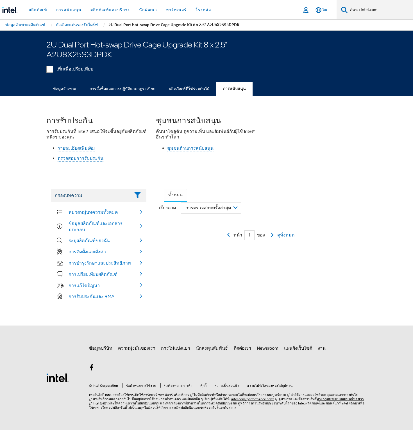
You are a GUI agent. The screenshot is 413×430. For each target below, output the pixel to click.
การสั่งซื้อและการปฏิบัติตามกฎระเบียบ (122, 88)
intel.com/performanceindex (252, 399)
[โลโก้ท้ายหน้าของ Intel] (57, 377)
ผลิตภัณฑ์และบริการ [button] (110, 9)
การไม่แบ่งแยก (175, 348)
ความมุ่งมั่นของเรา (136, 348)
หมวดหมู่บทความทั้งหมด (93, 212)
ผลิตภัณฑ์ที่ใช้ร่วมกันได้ (189, 88)
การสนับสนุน (234, 88)
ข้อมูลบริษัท (100, 348)
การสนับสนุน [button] (68, 9)
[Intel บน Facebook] (91, 368)
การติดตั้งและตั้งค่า (87, 251)
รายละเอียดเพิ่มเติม (76, 148)
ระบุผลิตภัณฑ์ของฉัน (89, 240)
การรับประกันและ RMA (92, 296)
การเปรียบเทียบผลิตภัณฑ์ (93, 274)
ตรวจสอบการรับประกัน (80, 158)
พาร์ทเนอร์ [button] (176, 9)
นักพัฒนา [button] (148, 9)
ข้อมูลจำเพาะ (64, 88)
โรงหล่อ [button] (203, 9)
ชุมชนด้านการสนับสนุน (190, 148)
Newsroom (267, 348)
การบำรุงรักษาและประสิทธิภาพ (100, 263)
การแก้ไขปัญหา (84, 285)
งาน (322, 348)
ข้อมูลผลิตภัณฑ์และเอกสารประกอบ (95, 226)
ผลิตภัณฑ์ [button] (38, 9)
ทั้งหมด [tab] (175, 195)
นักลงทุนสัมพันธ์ (212, 348)
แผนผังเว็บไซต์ (298, 348)
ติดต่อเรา (242, 348)
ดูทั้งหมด (285, 235)
